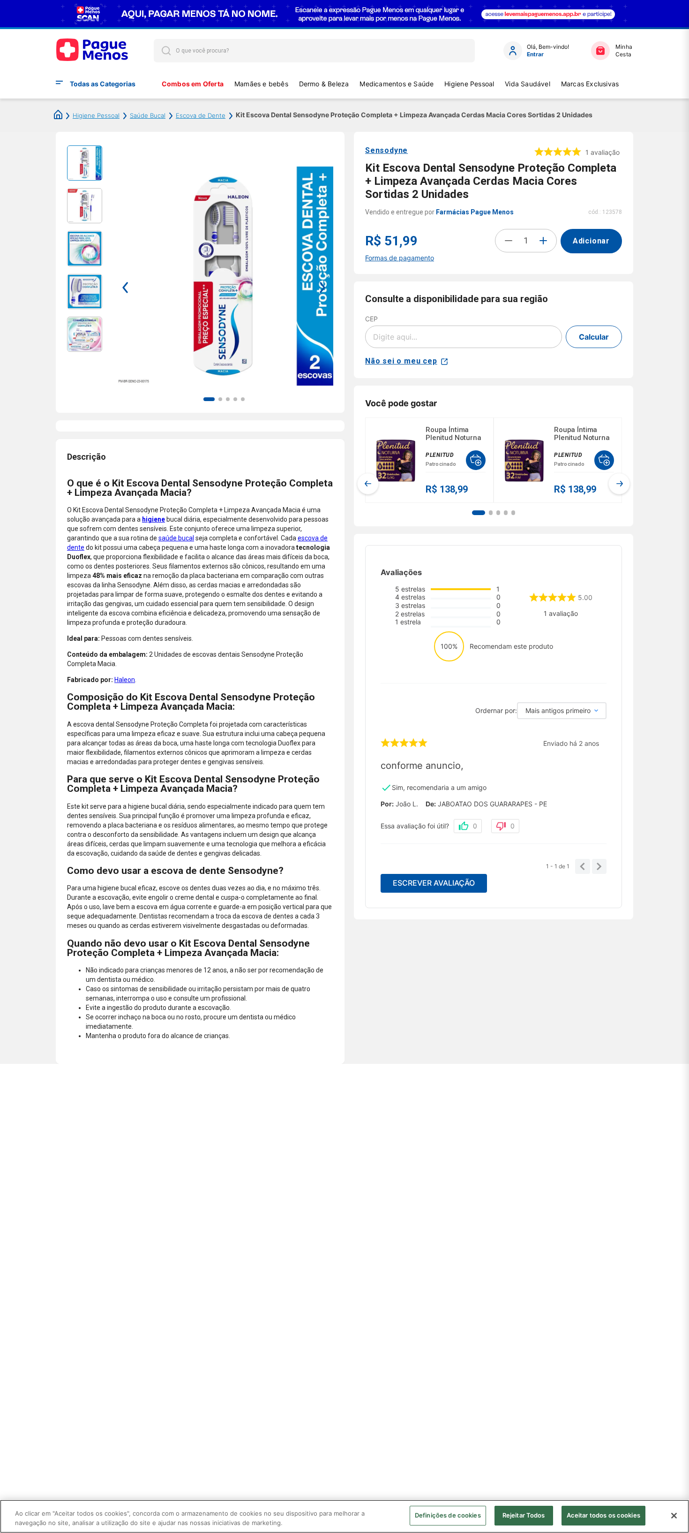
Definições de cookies (448, 1515)
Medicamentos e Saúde (396, 84)
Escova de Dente (200, 115)
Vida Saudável (527, 84)
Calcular (594, 337)
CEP (371, 319)
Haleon (124, 679)
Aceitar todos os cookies (603, 1515)
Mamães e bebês (261, 84)
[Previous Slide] (368, 483)
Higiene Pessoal (469, 84)
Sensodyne (386, 150)
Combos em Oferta (193, 84)
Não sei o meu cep (401, 361)
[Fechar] (674, 1515)
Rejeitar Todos (523, 1515)
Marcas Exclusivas (590, 84)
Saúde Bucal (147, 115)
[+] (543, 240)
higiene (153, 519)
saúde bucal (176, 538)
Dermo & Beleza (324, 84)
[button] (478, 512)
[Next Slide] (619, 483)
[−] (508, 240)
